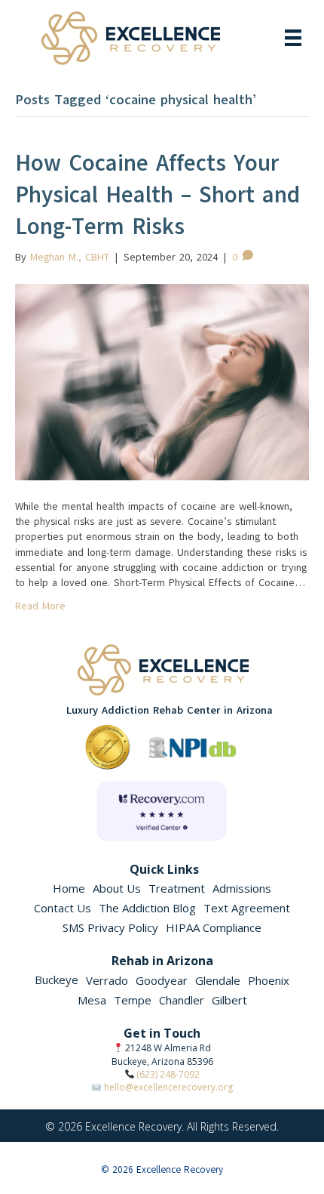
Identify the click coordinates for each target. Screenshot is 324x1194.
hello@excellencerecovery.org (168, 1087)
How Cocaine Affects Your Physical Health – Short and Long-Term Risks (157, 194)
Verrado (107, 980)
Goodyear (162, 980)
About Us (117, 888)
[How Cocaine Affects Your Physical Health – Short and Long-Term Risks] (162, 381)
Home (69, 888)
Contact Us (62, 907)
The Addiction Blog (147, 907)
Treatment (176, 888)
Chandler (181, 999)
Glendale (217, 980)
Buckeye (56, 979)
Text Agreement (246, 907)
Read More (40, 606)
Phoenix (268, 980)
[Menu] (293, 38)
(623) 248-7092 (168, 1074)
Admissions (241, 888)
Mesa (92, 999)
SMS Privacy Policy (110, 927)
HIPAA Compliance (213, 927)
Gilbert (229, 999)
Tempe (132, 999)
